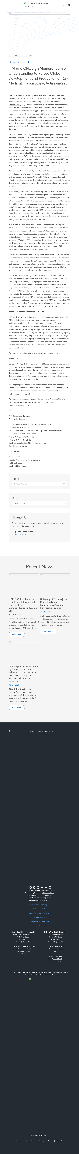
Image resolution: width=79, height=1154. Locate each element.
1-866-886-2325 (46, 895)
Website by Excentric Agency (39, 1135)
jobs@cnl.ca (46, 900)
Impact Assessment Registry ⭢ (39, 913)
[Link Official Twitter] (42, 887)
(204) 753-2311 (58, 942)
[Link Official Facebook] (31, 887)
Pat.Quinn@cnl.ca (21, 466)
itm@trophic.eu (21, 446)
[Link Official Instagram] (38, 887)
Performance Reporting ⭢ (39, 905)
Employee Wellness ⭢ (39, 926)
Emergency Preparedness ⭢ (39, 922)
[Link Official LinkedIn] (34, 887)
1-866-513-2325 (46, 890)
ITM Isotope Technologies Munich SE (41, 98)
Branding (60, 1141)
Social (50, 1141)
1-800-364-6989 (19, 535)
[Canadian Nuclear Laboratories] (39, 5)
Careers (18, 1141)
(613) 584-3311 (26, 942)
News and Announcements (18, 56)
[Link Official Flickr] (50, 887)
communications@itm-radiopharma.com (31, 443)
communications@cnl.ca (19, 405)
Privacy (41, 1141)
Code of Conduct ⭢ (39, 909)
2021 (30, 56)
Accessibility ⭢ (39, 917)
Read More (18, 633)
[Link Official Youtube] (46, 887)
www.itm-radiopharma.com (48, 353)
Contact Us (30, 1141)
